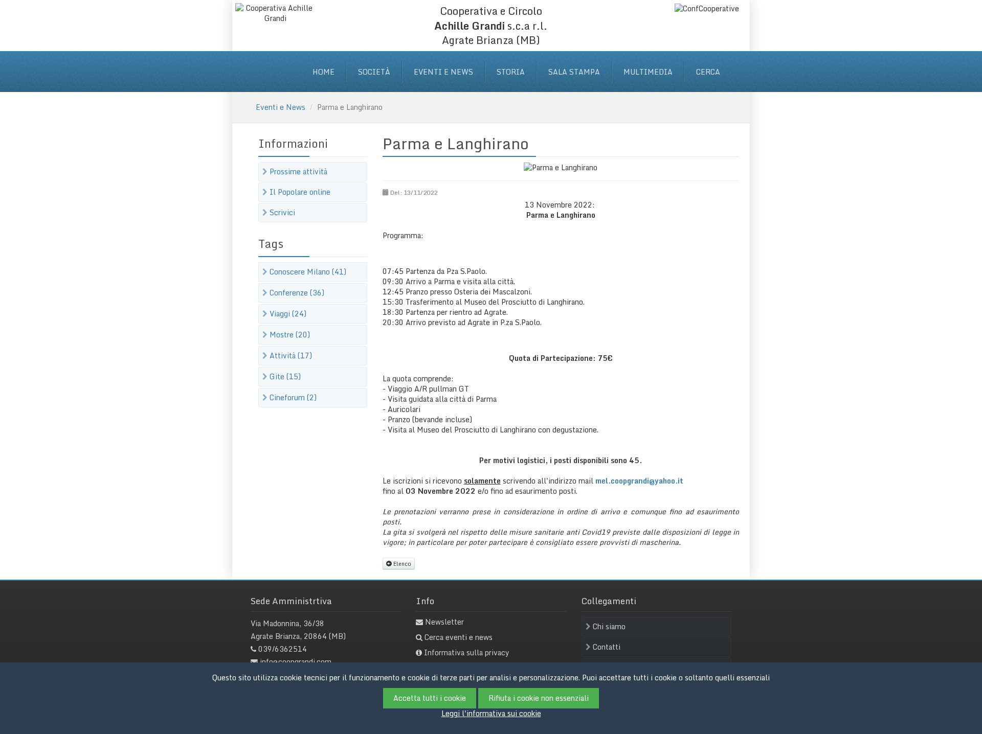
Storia (511, 72)
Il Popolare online (300, 192)
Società (374, 72)
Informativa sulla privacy (466, 652)
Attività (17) (291, 355)
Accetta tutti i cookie (429, 698)
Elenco (401, 563)
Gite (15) (285, 376)
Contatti (606, 647)
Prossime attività (298, 171)
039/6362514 (282, 649)
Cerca (708, 72)
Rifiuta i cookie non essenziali (538, 698)
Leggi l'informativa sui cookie (491, 713)
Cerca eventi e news (459, 637)
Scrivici (282, 212)
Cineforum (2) (293, 397)
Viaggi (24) (288, 313)
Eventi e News (443, 72)
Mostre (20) (290, 334)
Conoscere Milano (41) (308, 272)
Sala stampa (574, 72)
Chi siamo (609, 626)
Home (323, 72)
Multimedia (648, 72)
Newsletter (444, 622)
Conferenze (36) (297, 293)
